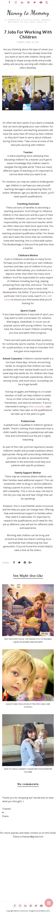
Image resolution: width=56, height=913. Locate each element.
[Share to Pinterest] (25, 562)
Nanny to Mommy (28, 12)
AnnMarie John (44, 911)
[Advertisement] (28, 874)
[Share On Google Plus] (30, 562)
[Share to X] (19, 562)
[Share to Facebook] (14, 562)
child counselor (36, 406)
